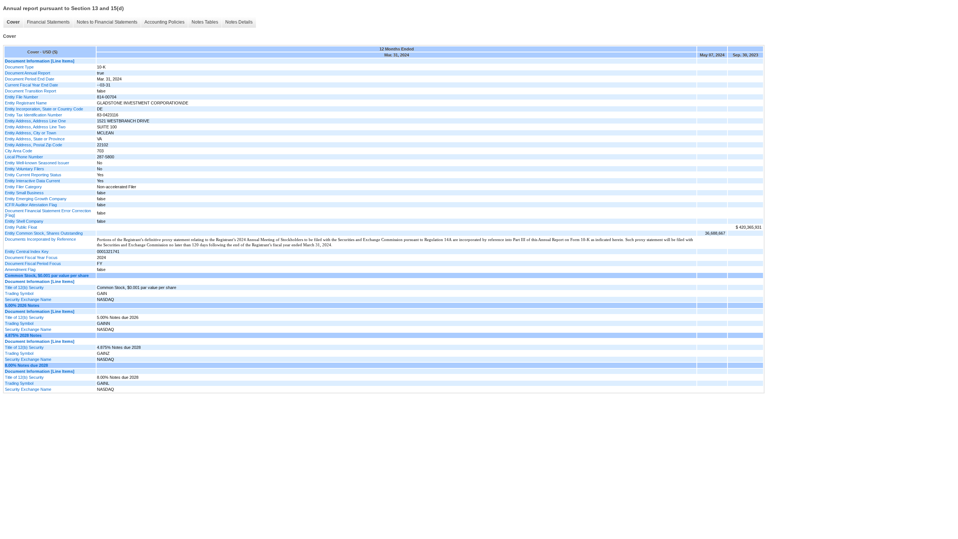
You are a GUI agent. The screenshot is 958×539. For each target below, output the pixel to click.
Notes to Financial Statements (107, 22)
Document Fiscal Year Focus (31, 257)
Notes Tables (205, 22)
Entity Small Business (24, 193)
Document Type (19, 67)
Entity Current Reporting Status (33, 175)
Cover (13, 22)
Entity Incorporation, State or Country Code (44, 109)
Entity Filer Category (23, 187)
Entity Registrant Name (26, 103)
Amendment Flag (20, 269)
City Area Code (18, 151)
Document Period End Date (29, 79)
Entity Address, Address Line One (35, 121)
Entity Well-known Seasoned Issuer (37, 163)
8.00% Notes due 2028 (26, 365)
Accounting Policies (164, 22)
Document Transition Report (30, 91)
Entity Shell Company (24, 221)
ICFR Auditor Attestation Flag (31, 204)
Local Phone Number (24, 157)
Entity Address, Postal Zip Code (33, 145)
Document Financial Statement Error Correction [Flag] (48, 212)
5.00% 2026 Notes (22, 305)
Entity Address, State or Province (35, 139)
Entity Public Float (21, 227)
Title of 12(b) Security (24, 287)
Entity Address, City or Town (30, 133)
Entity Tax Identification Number (33, 115)
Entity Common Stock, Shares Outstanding (44, 233)
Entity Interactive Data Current (32, 181)
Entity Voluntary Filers (24, 169)
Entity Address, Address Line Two (35, 127)
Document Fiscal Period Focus (33, 263)
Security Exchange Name (28, 299)
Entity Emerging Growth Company (36, 199)
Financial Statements (48, 22)
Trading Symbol (19, 293)
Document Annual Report (27, 73)
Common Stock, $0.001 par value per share (47, 275)
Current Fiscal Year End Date (31, 85)
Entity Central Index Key (27, 251)
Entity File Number (21, 97)
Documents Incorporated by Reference (40, 239)
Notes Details (239, 22)
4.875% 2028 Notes (23, 335)
